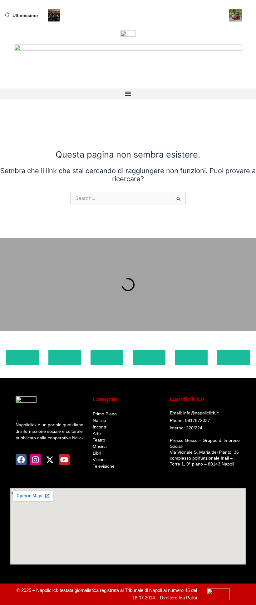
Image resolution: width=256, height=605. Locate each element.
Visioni (99, 459)
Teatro (99, 439)
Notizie (99, 420)
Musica (100, 446)
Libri (97, 453)
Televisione (104, 466)
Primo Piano (105, 413)
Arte (97, 433)
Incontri (100, 426)
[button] (128, 93)
